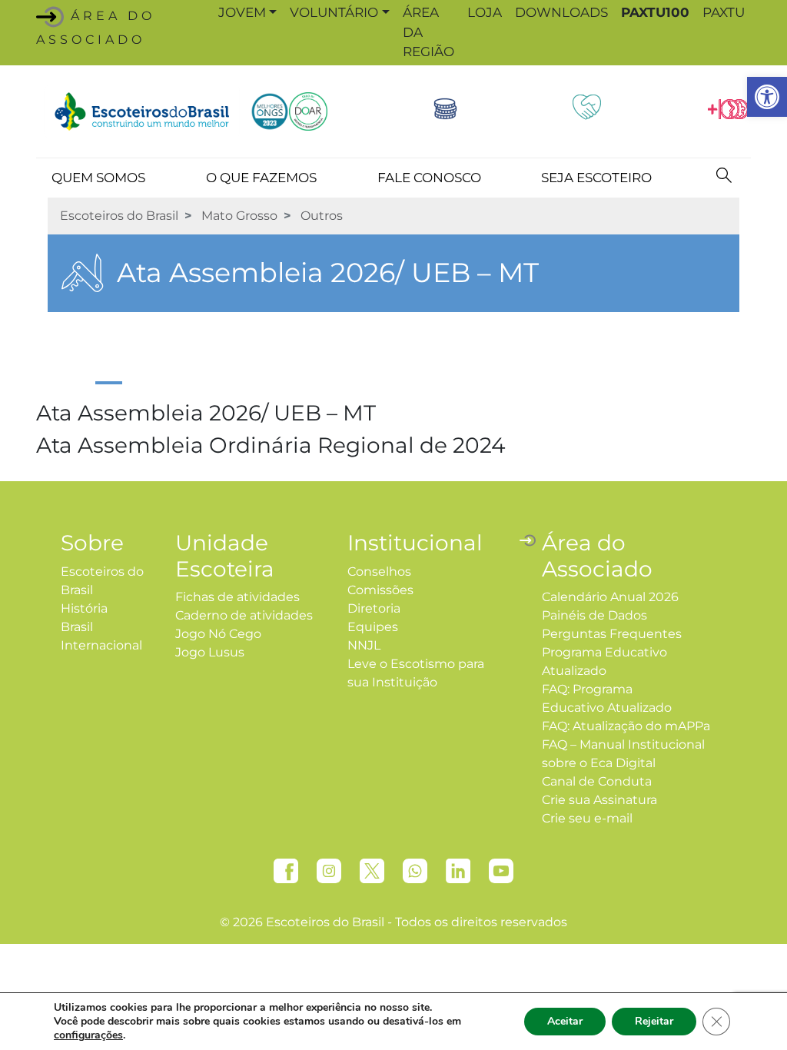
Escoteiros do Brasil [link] (119, 215)
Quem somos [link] (98, 177)
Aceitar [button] (565, 1021)
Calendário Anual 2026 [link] (610, 597)
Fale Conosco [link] (429, 177)
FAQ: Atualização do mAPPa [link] (626, 726)
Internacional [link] (101, 645)
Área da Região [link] (428, 32)
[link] (767, 97)
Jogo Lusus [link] (209, 652)
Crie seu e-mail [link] (587, 818)
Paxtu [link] (723, 12)
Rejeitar (654, 1021)
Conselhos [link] (379, 571)
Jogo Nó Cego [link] (218, 633)
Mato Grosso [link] (239, 215)
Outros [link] (322, 215)
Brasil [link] (77, 627)
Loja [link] (484, 12)
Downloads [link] (561, 12)
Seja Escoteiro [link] (596, 177)
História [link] (84, 608)
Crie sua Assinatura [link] (599, 799)
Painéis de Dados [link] (594, 615)
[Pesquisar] (724, 174)
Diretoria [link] (373, 608)
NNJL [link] (363, 645)
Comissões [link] (380, 590)
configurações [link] (88, 1035)
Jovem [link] (242, 12)
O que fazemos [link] (261, 177)
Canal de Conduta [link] (597, 781)
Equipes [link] (372, 627)
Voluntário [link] (334, 12)
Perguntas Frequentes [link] (612, 633)
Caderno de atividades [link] (244, 615)
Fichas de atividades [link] (237, 597)
